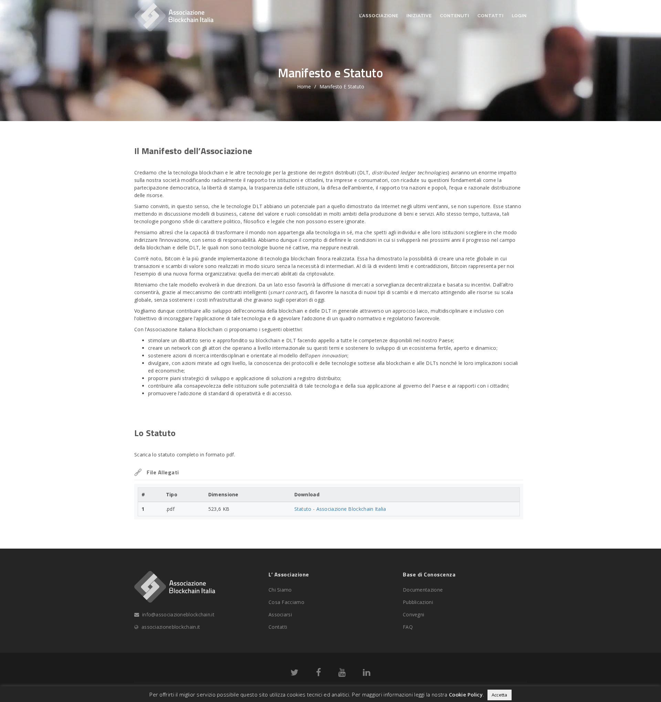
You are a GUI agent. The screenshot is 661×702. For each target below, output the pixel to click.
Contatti (490, 15)
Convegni (413, 614)
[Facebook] (318, 673)
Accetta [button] (499, 695)
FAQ (408, 627)
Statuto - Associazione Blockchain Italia (340, 509)
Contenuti (454, 15)
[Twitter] (294, 673)
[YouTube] (342, 673)
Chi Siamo (280, 589)
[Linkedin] (366, 673)
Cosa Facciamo (286, 602)
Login (519, 15)
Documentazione (423, 589)
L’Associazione (379, 15)
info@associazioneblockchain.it (178, 614)
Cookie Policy (466, 694)
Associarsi (280, 614)
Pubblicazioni (418, 602)
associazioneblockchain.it (170, 627)
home (304, 86)
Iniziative (419, 15)
